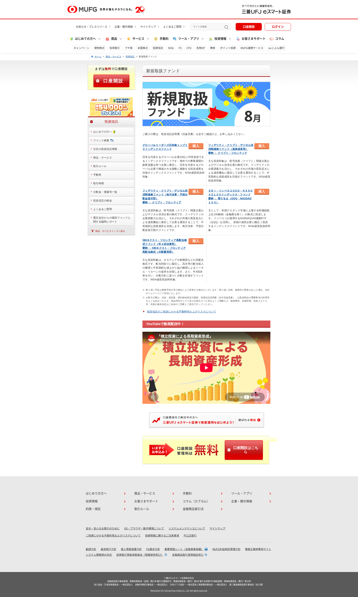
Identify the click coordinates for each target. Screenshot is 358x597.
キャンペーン (81, 48)
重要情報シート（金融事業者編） (184, 549)
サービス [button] (138, 38)
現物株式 (99, 48)
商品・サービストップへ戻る (110, 231)
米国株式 (142, 48)
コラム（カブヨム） (196, 501)
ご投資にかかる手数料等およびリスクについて (113, 535)
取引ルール (141, 508)
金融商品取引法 (193, 508)
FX (180, 48)
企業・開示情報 (123, 26)
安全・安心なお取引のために (103, 528)
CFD (188, 48)
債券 (212, 48)
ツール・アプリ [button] (188, 38)
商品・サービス (114, 56)
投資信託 (158, 48)
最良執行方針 (108, 549)
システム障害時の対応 (99, 555)
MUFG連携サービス (252, 48)
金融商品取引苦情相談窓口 (187, 555)
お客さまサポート (254, 38)
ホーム (98, 56)
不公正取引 (190, 535)
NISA (171, 48)
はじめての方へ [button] (85, 38)
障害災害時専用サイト (258, 549)
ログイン (278, 26)
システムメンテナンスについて (187, 528)
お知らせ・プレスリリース (91, 26)
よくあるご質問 (172, 26)
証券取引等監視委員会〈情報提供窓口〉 (139, 555)
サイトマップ (148, 26)
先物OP (200, 48)
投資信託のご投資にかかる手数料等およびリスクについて (181, 311)
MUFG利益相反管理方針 (226, 549)
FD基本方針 (153, 549)
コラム (279, 38)
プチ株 (129, 48)
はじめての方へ (96, 493)
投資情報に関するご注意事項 (162, 535)
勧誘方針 (91, 549)
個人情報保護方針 (131, 549)
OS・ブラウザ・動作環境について (144, 528)
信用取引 (114, 48)
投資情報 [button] (220, 38)
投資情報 (92, 501)
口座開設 (249, 26)
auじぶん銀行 (276, 48)
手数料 (164, 38)
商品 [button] (114, 38)
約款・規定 (93, 508)
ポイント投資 (228, 48)
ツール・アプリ (241, 493)
